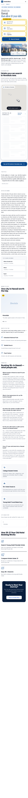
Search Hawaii (15, 39)
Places (3, 4)
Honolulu (6, 524)
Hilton (5, 267)
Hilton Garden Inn (8, 261)
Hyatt (5, 273)
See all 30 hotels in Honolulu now (12, 164)
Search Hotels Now (14, 597)
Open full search (20, 114)
